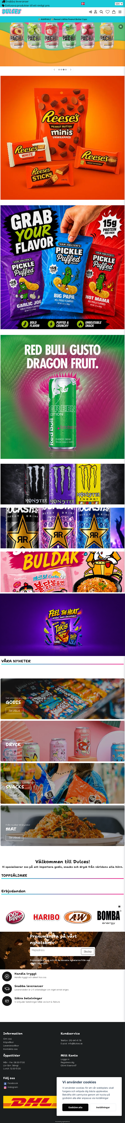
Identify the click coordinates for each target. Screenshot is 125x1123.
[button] (83, 4)
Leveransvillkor (11, 1045)
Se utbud (14, 710)
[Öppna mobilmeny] (120, 12)
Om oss (7, 1038)
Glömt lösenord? (68, 1065)
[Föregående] (54, 69)
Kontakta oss (10, 1049)
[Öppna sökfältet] (101, 12)
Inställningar (103, 1107)
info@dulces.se (75, 1043)
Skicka (87, 951)
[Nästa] (70, 69)
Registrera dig (67, 1062)
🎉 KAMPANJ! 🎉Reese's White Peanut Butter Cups (62, 19)
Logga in (65, 1059)
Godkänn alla (75, 1107)
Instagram (13, 1087)
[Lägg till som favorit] (107, 12)
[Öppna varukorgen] (114, 12)
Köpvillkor (8, 1042)
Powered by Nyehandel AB (62, 1121)
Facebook (13, 1083)
